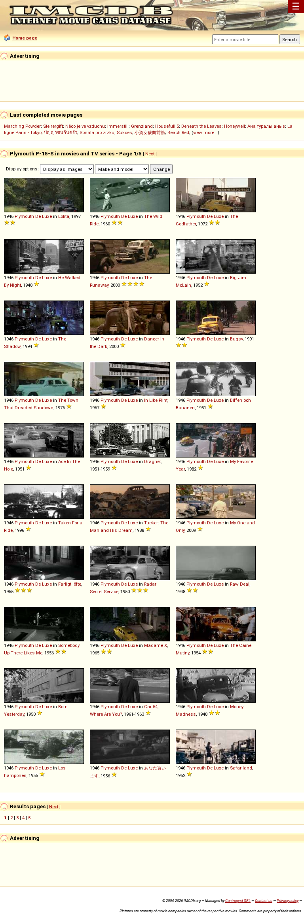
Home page (24, 38)
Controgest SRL (238, 900)
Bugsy (236, 339)
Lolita (63, 216)
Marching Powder (22, 126)
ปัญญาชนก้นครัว (60, 132)
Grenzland (142, 126)
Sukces (124, 132)
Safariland (241, 768)
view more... (205, 132)
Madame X (155, 645)
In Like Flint (155, 400)
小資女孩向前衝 (150, 132)
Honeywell (234, 126)
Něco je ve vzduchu (85, 126)
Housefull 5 (167, 126)
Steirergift (53, 126)
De (38, 216)
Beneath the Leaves (201, 126)
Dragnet (152, 461)
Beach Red (178, 132)
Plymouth (24, 216)
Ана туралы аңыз (266, 126)
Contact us (263, 900)
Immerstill (118, 126)
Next (149, 154)
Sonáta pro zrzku (97, 132)
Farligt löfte (69, 584)
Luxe (47, 216)
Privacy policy (287, 900)
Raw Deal (239, 584)
